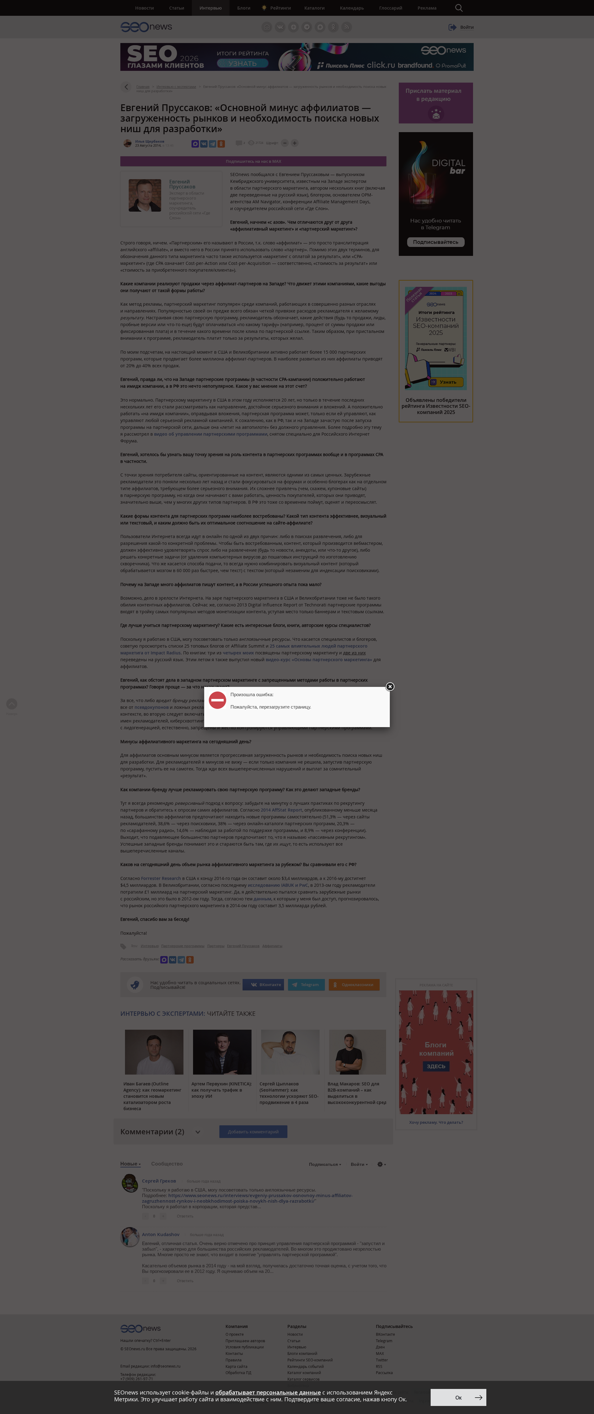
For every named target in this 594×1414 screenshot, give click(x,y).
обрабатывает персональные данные (268, 1392)
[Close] (389, 686)
